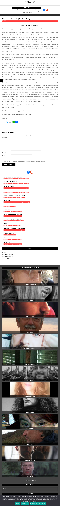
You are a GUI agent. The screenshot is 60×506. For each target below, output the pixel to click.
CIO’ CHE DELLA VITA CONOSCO (13, 191)
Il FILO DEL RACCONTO (10, 181)
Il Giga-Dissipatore (9, 233)
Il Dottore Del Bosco (9, 205)
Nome (4, 152)
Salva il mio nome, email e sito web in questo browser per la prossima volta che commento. (24, 161)
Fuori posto (19, 239)
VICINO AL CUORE (9, 186)
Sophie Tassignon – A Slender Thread (14, 195)
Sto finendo (7, 242)
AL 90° (5, 224)
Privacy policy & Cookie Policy (37, 503)
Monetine (6, 238)
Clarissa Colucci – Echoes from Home (14, 228)
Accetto (18, 503)
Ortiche (14, 206)
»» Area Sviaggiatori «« (30, 480)
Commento (5, 137)
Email (3, 155)
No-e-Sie (19, 178)
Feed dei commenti (8, 256)
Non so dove (7, 200)
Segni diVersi (19, 202)
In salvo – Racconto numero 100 (12, 219)
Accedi (5, 252)
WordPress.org (7, 258)
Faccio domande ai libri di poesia (13, 214)
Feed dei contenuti (8, 254)
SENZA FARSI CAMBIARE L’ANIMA (13, 177)
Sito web (4, 159)
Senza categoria (25, 178)
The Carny (19, 197)
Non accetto (25, 503)
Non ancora (7, 209)
